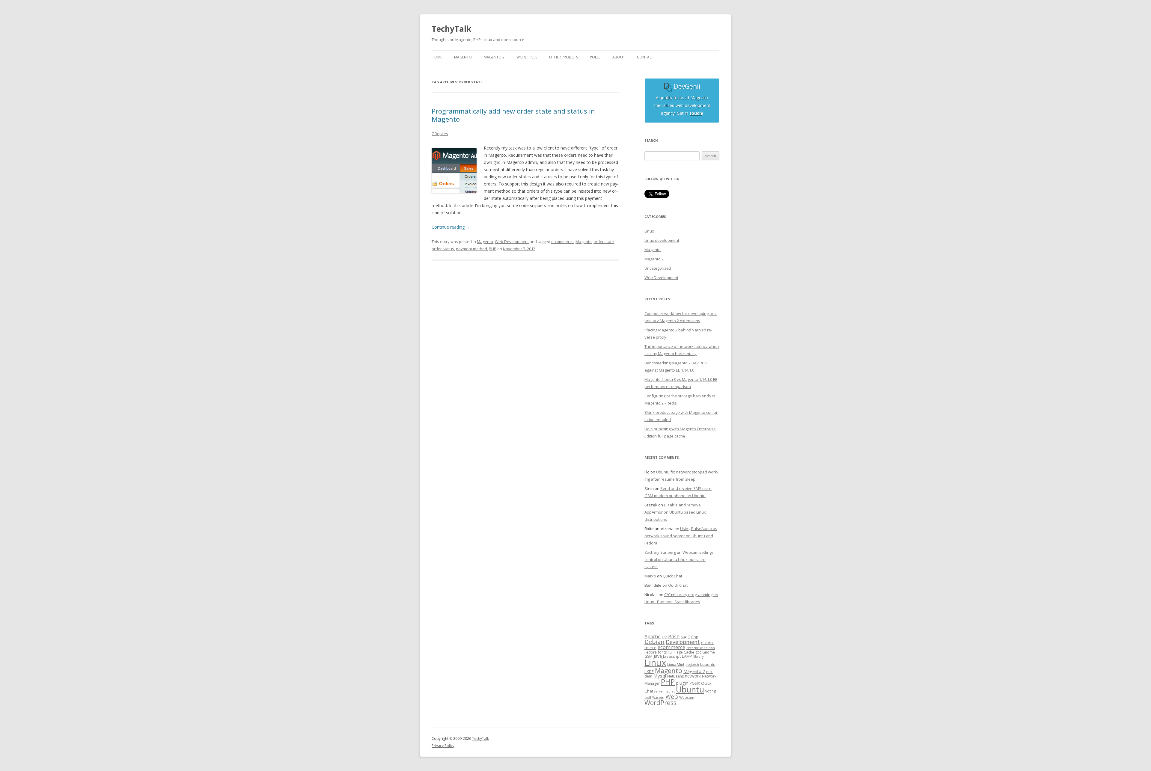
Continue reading (451, 227)
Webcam (686, 697)
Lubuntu (707, 664)
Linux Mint (675, 664)
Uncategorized (657, 268)
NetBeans (675, 676)
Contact (645, 57)
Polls (595, 57)
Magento (485, 241)
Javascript (672, 656)
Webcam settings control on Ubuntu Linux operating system (679, 559)
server (659, 691)
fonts (662, 652)
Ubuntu (690, 689)
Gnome (708, 652)
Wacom (658, 697)
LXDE (649, 671)
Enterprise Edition (700, 648)
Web (671, 696)
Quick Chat (672, 576)
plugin (682, 683)
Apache (652, 636)
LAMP (687, 656)
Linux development (661, 240)
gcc (698, 652)
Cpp (694, 636)
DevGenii (686, 86)
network (693, 676)
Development (683, 641)
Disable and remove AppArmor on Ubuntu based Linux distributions (675, 512)
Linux (649, 231)
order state (603, 241)
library (698, 656)
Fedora (650, 652)
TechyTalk (451, 28)
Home (437, 57)
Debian (654, 642)
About (618, 57)
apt (664, 637)
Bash (674, 636)
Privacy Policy (443, 745)
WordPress (660, 702)
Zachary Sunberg (660, 552)
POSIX (695, 683)
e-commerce (562, 241)
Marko (650, 576)
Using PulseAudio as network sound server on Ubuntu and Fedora (680, 536)
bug (683, 637)
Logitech (692, 665)
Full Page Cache (681, 652)
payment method (471, 248)
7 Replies (440, 133)
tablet (670, 691)
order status (443, 248)
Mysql (659, 676)
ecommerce (671, 647)
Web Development (512, 241)
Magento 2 (654, 259)
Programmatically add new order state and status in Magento (513, 114)
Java (658, 656)
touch (695, 113)
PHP (492, 248)
